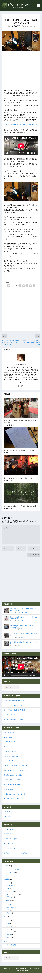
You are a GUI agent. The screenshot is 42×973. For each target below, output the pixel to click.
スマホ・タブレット (13, 869)
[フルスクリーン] (37, 675)
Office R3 (7, 812)
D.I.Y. (8, 920)
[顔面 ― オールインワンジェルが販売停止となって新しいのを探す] (6, 610)
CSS (8, 883)
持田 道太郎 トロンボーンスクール (14, 794)
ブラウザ (9, 897)
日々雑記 (23, 645)
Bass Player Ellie (9, 732)
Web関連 (7, 879)
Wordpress (10, 891)
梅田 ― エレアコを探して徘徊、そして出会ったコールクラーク (21, 421)
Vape (8, 923)
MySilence (7, 746)
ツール (9, 875)
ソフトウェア (11, 872)
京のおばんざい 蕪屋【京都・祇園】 (15, 710)
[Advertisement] (21, 70)
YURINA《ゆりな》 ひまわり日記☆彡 (15, 770)
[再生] (5, 675)
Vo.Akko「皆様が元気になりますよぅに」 (17, 765)
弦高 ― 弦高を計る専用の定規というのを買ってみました (23, 634)
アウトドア (10, 926)
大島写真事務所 (9, 789)
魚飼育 (9, 937)
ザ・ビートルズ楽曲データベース (14, 705)
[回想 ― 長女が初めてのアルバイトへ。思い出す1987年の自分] (6, 618)
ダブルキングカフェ (10, 848)
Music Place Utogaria (10, 839)
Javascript (10, 886)
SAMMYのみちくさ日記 (11, 756)
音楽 (22, 26)
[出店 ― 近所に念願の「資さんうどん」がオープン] (6, 643)
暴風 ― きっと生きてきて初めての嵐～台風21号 (22, 125)
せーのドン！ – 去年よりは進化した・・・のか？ (19, 450)
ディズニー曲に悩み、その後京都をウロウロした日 (20, 506)
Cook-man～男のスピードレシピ (14, 700)
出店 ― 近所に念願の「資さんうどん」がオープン (23, 643)
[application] (21, 666)
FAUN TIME (7, 834)
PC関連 (6, 866)
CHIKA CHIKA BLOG (10, 737)
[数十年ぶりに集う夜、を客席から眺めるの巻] (21, 465)
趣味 (5, 917)
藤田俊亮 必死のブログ (11, 799)
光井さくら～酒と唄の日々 (12, 784)
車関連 (9, 935)
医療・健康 (24, 612)
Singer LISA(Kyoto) (10, 761)
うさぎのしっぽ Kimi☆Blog (13, 775)
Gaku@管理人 (21, 364)
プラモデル (10, 932)
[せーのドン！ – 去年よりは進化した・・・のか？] (21, 437)
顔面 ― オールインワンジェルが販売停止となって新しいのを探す (23, 609)
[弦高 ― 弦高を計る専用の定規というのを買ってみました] (6, 635)
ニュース (9, 904)
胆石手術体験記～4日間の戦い (13, 719)
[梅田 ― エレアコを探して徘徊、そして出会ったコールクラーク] (21, 408)
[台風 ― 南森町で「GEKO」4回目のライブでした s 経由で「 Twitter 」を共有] (9, 286)
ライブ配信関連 (11, 945)
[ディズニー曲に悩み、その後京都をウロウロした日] (21, 493)
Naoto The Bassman (10, 751)
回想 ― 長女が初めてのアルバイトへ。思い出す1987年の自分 (23, 618)
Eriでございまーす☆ (10, 742)
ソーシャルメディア (13, 894)
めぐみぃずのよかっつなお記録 (13, 780)
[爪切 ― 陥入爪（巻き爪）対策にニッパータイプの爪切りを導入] (6, 626)
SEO (8, 888)
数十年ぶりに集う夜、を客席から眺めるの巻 (18, 478)
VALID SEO (7, 816)
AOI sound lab (8, 829)
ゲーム (9, 929)
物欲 (8, 910)
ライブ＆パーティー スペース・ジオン (15, 853)
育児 (21, 620)
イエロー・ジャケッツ (11, 843)
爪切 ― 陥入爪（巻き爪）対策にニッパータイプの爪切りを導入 (23, 626)
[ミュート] (34, 675)
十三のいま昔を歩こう (11, 715)
